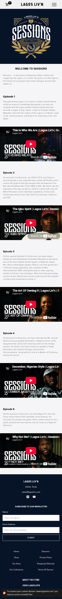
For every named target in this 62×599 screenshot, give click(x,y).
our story (16, 563)
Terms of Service (45, 569)
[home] (31, 4)
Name (5, 512)
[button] (7, 4)
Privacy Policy (46, 557)
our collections (16, 569)
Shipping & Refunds (45, 563)
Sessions (46, 551)
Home (16, 551)
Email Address (9, 524)
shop (16, 557)
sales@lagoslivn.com (31, 492)
